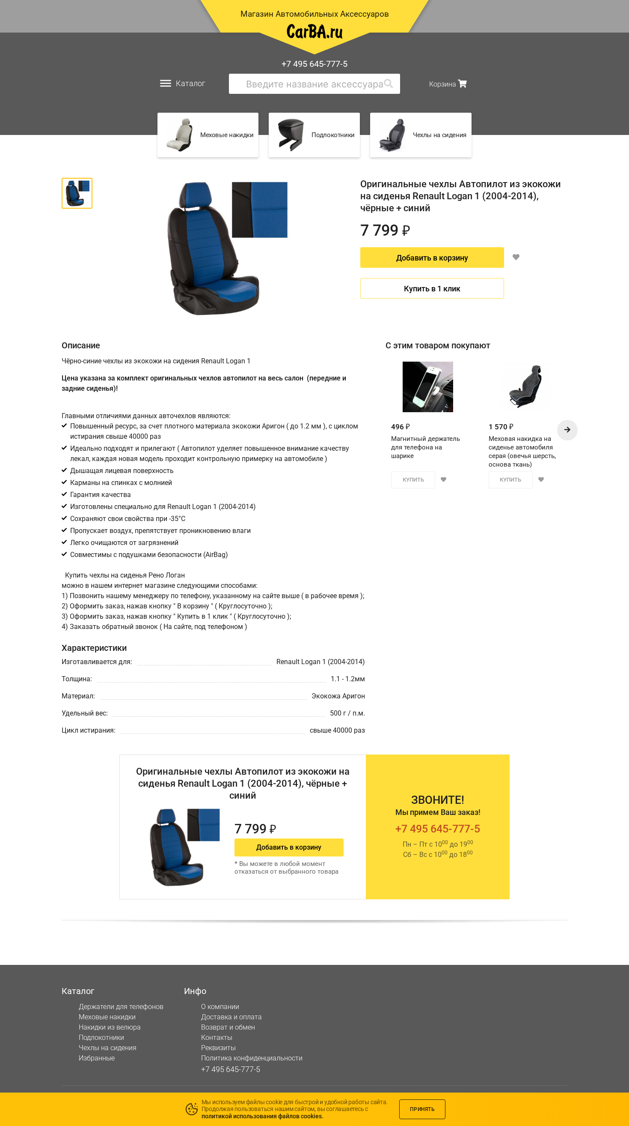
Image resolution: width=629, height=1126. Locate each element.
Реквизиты (218, 1048)
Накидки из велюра (110, 1027)
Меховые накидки (107, 1017)
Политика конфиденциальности (252, 1058)
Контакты (216, 1037)
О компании (220, 1007)
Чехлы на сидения (107, 1048)
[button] (567, 430)
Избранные (97, 1058)
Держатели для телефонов (121, 1007)
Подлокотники (101, 1037)
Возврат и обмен (228, 1027)
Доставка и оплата (231, 1017)
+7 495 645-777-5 (314, 64)
